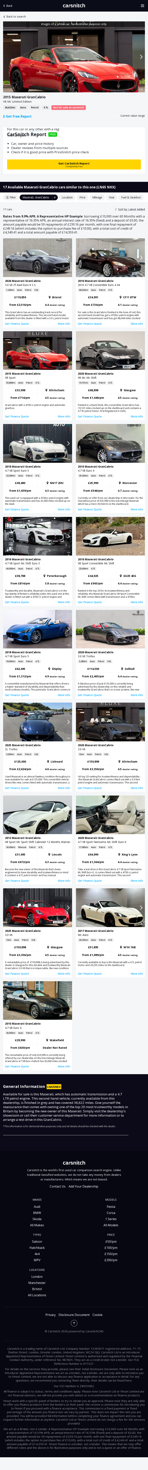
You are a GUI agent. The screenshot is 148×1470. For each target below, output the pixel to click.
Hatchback (37, 1248)
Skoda (37, 1219)
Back (9, 6)
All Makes (37, 1225)
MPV (37, 1260)
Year (111, 197)
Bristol (37, 1289)
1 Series (111, 1219)
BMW (37, 1213)
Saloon (37, 1241)
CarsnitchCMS (94, 1331)
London (37, 1276)
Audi (37, 1206)
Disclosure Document (74, 1315)
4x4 (37, 1254)
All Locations (37, 1295)
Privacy (50, 1315)
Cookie (97, 1315)
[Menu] (144, 5)
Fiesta (111, 1206)
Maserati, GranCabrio (36, 197)
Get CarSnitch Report (74, 164)
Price (82, 197)
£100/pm (110, 1248)
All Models (110, 1225)
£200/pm (110, 1260)
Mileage (97, 197)
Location (67, 197)
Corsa (111, 1213)
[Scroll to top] (74, 1323)
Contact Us (58, 1186)
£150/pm (110, 1254)
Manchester (37, 1283)
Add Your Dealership (83, 1186)
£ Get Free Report (17, 116)
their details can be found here (111, 1380)
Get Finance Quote (17, 323)
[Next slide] (141, 57)
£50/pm (111, 1241)
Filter (13, 197)
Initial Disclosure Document (100, 1369)
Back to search (16, 16)
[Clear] (55, 197)
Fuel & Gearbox (131, 197)
